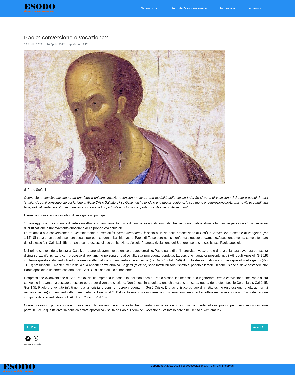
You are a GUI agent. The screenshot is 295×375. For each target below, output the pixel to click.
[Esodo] (39, 8)
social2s (37, 344)
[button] (149, 8)
